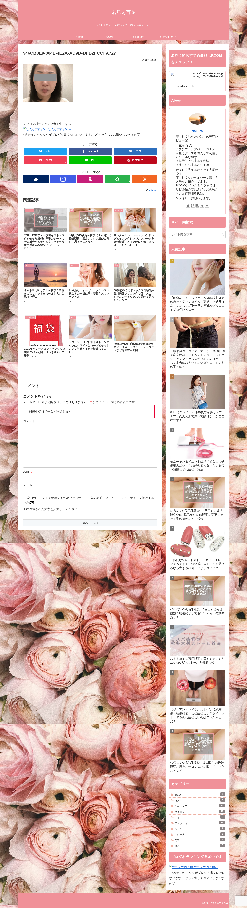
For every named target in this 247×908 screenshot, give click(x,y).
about (199, 794)
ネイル (199, 817)
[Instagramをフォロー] (63, 179)
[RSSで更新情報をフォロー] (144, 179)
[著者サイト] (36, 179)
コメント (31, 421)
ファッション (199, 823)
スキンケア (199, 806)
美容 (199, 840)
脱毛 (199, 845)
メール (29, 485)
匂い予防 (199, 834)
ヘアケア (199, 828)
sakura (197, 131)
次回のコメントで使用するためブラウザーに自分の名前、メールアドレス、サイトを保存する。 (92, 498)
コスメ (199, 800)
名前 (28, 472)
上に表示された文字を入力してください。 (51, 509)
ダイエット (199, 811)
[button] (222, 234)
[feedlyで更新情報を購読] (202, 206)
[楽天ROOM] (90, 179)
